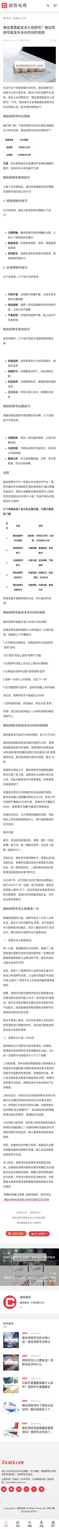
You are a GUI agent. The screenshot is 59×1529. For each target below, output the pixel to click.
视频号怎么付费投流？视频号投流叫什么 (37, 1362)
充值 (41, 1526)
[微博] (4, 1489)
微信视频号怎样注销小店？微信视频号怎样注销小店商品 (37, 1340)
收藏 (30, 1526)
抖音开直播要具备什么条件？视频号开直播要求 (37, 1385)
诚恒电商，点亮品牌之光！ (33, 1302)
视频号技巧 (35, 1212)
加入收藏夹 (40, 1233)
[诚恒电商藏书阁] (26, 1489)
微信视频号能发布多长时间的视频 (28, 1217)
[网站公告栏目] (34, 1489)
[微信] (11, 1489)
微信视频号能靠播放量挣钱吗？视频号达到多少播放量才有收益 (37, 1430)
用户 (53, 1526)
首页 (8, 18)
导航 (18, 1526)
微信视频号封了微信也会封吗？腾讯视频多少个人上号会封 (37, 1408)
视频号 (16, 18)
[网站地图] (41, 1489)
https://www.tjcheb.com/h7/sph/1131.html (26, 1199)
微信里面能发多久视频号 (29, 1223)
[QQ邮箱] (19, 1489)
